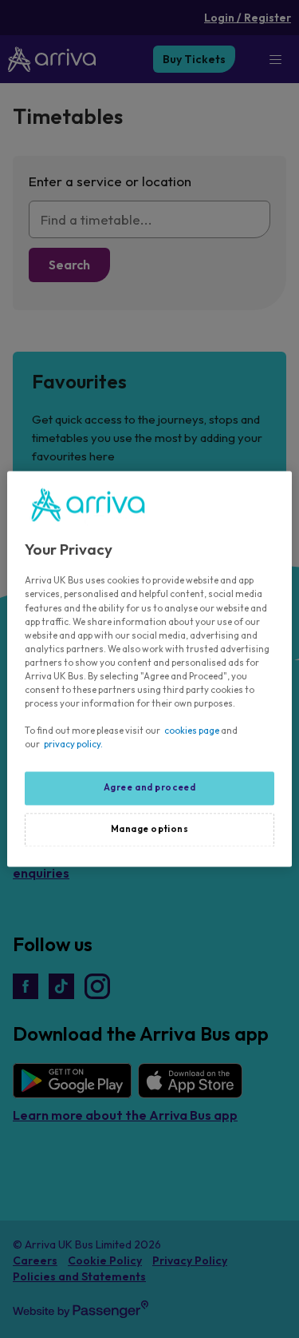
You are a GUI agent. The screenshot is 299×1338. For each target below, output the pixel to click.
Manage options (150, 829)
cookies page (191, 731)
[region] (149, 668)
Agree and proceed (150, 788)
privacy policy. (73, 745)
